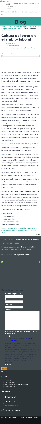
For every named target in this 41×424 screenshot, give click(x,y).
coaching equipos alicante (10, 228)
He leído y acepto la (21, 339)
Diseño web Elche (32, 417)
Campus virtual (11, 6)
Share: (37, 235)
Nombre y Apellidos (13, 294)
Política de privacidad (11, 382)
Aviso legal (8, 380)
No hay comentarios (7, 53)
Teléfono (9, 304)
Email (7, 299)
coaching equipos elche (28, 228)
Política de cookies (10, 386)
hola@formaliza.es (11, 406)
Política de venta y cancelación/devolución (16, 384)
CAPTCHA (9, 365)
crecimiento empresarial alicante (13, 230)
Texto (8, 310)
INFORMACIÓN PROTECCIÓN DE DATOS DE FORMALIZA (21, 333)
